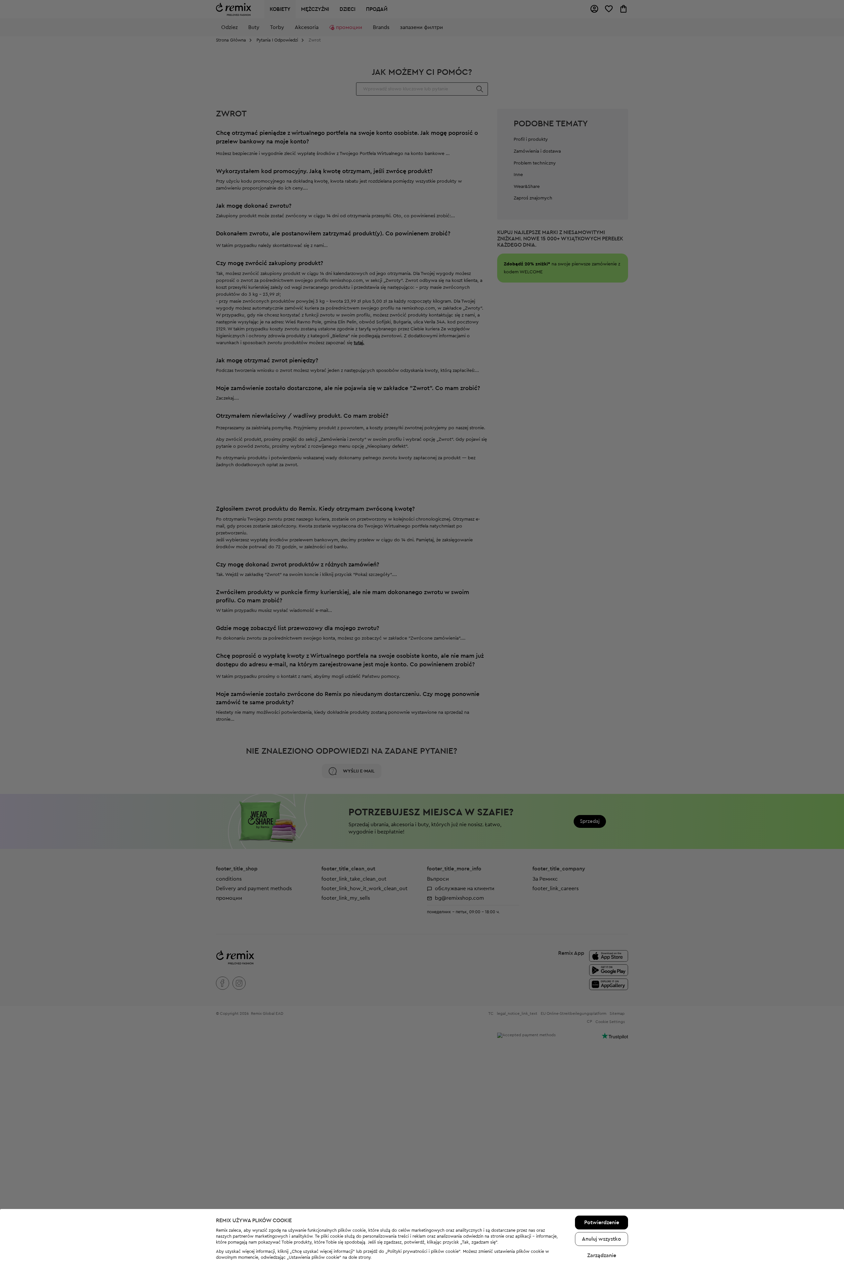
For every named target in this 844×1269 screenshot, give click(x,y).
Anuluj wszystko (601, 1239)
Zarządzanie (601, 1255)
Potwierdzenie (601, 1222)
